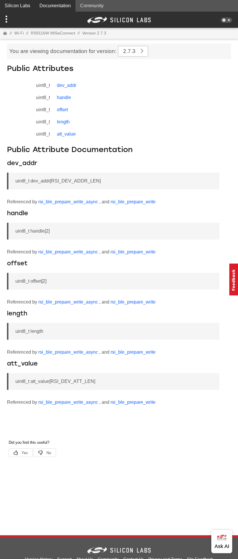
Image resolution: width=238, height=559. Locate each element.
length (63, 121)
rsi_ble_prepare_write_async (68, 201)
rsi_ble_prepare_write (133, 201)
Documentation (55, 5)
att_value (66, 133)
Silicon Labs (17, 5)
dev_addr (66, 85)
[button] (18, 20)
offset (62, 109)
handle (64, 97)
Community (92, 5)
